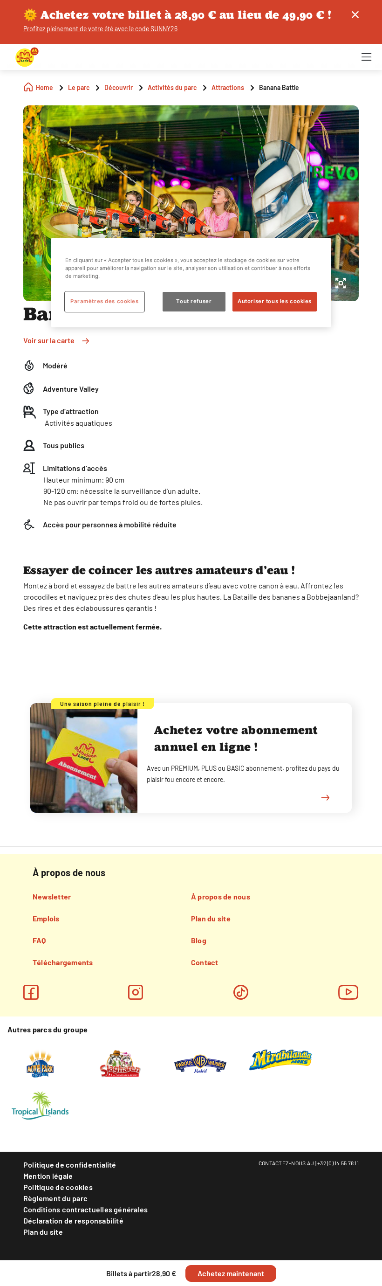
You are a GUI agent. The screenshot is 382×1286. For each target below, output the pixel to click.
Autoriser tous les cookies (275, 301)
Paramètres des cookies (104, 301)
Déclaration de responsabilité (73, 1220)
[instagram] (135, 992)
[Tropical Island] (40, 1104)
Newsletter (52, 896)
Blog (198, 940)
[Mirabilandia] (280, 1059)
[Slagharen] (120, 1062)
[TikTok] (240, 992)
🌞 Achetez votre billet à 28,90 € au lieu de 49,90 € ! (177, 14)
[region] (191, 282)
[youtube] (348, 992)
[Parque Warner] (200, 1062)
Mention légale (48, 1175)
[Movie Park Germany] (40, 1062)
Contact (204, 962)
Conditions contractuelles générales (85, 1209)
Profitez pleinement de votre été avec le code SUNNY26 (100, 29)
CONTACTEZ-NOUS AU (286, 1163)
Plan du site (211, 918)
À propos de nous (220, 896)
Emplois (46, 918)
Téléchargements (63, 962)
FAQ (39, 940)
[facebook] (30, 992)
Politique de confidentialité (69, 1164)
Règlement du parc (55, 1198)
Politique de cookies (58, 1186)
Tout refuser (193, 301)
